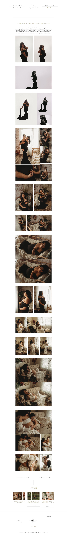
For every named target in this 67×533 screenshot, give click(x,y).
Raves (18, 7)
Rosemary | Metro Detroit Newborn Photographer (45, 477)
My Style (14, 7)
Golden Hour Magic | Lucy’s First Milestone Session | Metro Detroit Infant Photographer (33, 502)
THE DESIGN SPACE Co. (44, 532)
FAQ (20, 7)
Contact (53, 5)
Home (13, 5)
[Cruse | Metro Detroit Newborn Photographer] (19, 496)
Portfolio (20, 5)
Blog (49, 5)
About (16, 5)
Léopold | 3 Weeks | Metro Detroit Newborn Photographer (23, 477)
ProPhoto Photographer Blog (35, 532)
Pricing (46, 5)
